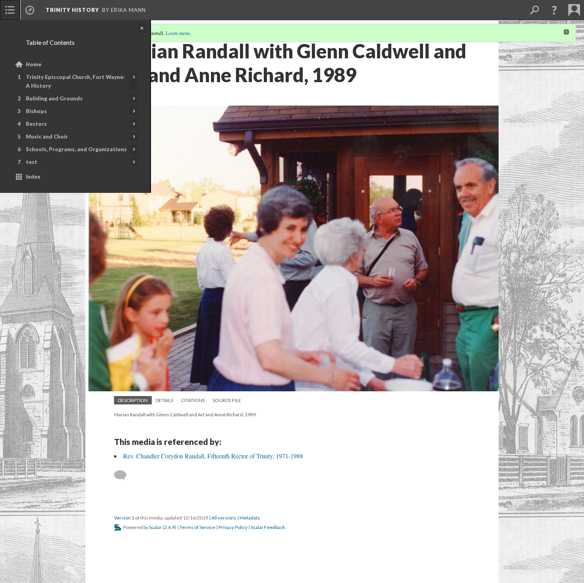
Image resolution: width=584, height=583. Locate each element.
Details (164, 400)
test (31, 162)
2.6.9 (169, 527)
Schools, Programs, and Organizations (76, 149)
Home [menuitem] (33, 64)
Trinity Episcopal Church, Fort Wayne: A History (75, 81)
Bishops (36, 111)
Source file (227, 400)
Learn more (178, 33)
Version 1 (124, 518)
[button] (554, 10)
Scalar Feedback (268, 527)
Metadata (250, 518)
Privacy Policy (233, 527)
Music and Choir (47, 136)
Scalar (155, 527)
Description (133, 400)
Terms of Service (197, 527)
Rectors (36, 124)
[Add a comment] (123, 475)
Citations (193, 400)
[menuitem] (10, 10)
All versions (223, 518)
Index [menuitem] (33, 176)
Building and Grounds (54, 98)
